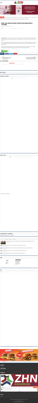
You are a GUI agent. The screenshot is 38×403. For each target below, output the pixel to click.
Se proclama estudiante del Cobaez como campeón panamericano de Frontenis (13, 253)
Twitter (1, 394)
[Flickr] (18, 400)
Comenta (14, 239)
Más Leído (6, 239)
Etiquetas (10, 239)
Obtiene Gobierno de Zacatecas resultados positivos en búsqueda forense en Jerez (14, 245)
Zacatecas (11, 26)
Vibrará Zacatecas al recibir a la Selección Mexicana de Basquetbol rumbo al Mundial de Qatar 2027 (20, 241)
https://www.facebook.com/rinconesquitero (7, 235)
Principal (8, 26)
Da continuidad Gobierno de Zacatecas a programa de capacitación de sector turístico (14, 250)
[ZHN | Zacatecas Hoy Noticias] (19, 2)
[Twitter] (17, 400)
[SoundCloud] (20, 400)
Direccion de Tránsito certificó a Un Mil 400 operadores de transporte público (7, 57)
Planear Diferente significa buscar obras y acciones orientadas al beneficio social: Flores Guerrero (31, 57)
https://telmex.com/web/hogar (5, 193)
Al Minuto (2, 239)
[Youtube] (19, 400)
